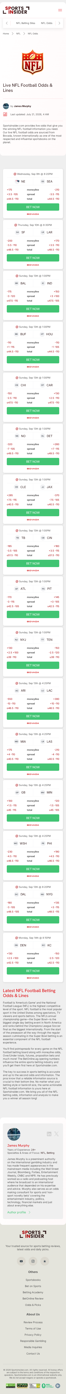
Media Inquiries (33, 1347)
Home (6, 33)
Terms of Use (33, 1328)
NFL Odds (46, 23)
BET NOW (33, 207)
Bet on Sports (33, 1286)
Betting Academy (33, 1292)
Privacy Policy (33, 1334)
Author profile (16, 1212)
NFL (18, 33)
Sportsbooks (33, 1279)
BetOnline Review (33, 1298)
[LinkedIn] (49, 1134)
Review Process (33, 1322)
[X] (56, 1134)
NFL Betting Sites (25, 23)
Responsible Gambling (33, 1340)
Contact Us (33, 1353)
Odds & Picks (33, 1304)
